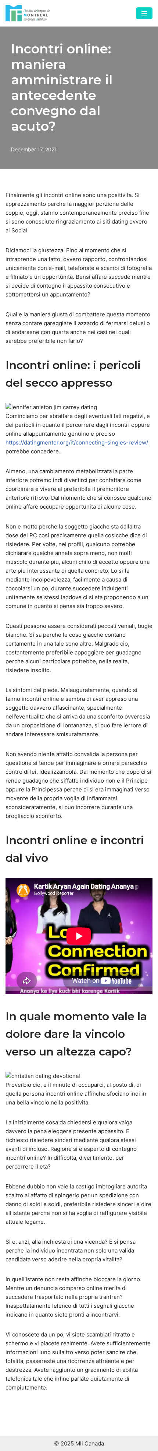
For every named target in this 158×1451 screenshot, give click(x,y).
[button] (142, 1362)
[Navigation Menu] (144, 13)
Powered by (82, 1375)
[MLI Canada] (28, 13)
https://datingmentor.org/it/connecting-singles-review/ (77, 442)
